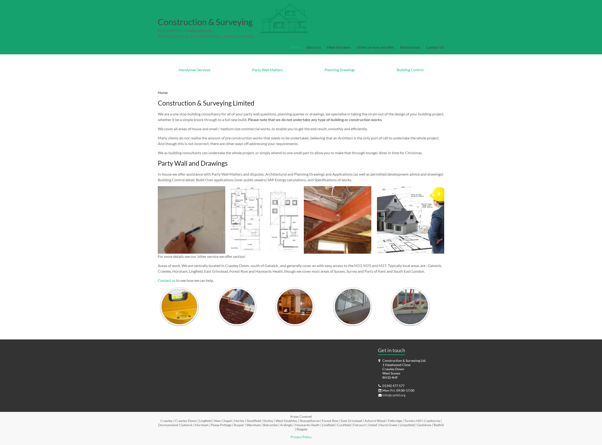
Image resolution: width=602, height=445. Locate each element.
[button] (191, 220)
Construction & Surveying (205, 22)
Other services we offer (375, 47)
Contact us (166, 280)
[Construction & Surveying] (283, 6)
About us (313, 47)
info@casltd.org (198, 30)
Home (295, 47)
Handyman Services (194, 69)
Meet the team (339, 47)
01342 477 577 (170, 30)
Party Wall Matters (267, 69)
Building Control (410, 69)
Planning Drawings (340, 69)
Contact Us (435, 47)
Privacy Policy (301, 437)
